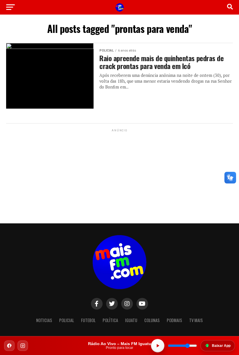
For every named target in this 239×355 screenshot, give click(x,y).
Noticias (44, 320)
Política (110, 320)
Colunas (152, 320)
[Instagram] (22, 345)
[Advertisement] (119, 169)
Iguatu (131, 320)
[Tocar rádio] (157, 345)
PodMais (174, 320)
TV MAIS (196, 320)
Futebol (88, 320)
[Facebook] (9, 345)
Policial (66, 320)
